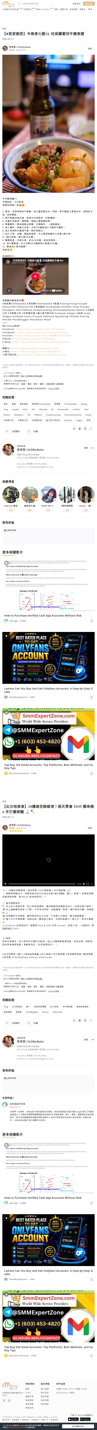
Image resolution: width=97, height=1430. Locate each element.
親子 (35, 383)
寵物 (42, 383)
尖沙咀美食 (17, 1006)
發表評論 (10, 530)
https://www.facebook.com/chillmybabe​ (40, 329)
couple (15, 409)
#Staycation (62, 1392)
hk (52, 409)
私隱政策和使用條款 (16, 1427)
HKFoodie (57, 1012)
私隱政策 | (36, 1420)
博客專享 (83, 9)
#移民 (71, 1392)
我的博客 (45, 1403)
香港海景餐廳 (40, 1006)
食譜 (14, 403)
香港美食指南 (82, 1006)
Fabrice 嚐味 (11, 506)
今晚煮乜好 (23, 420)
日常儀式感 (37, 420)
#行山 (65, 1388)
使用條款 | (26, 1420)
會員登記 (77, 3)
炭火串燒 (54, 1006)
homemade (63, 409)
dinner (89, 414)
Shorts (45, 1012)
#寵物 (59, 1388)
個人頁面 (45, 1388)
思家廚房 (24, 403)
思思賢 (57, 403)
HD (92, 884)
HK (28, 414)
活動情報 (60, 383)
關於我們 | (7, 1420)
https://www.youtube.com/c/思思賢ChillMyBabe (43, 335)
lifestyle (43, 409)
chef (86, 409)
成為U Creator (43, 9)
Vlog (6, 1006)
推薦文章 (64, 9)
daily (25, 409)
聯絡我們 (55, 1420)
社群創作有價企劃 (11, 9)
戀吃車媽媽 (67, 506)
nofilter (76, 409)
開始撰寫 (89, 3)
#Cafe (84, 1388)
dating (84, 403)
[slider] (42, 884)
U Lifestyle (8, 1417)
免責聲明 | (17, 1420)
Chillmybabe (70, 403)
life (33, 409)
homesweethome (73, 414)
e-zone (54, 1417)
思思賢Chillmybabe (41, 403)
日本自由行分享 (17, 1103)
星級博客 (74, 9)
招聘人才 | (46, 1420)
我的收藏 (45, 1396)
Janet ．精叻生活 (86, 506)
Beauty (32, 1417)
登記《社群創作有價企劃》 (32, 376)
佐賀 (88, 420)
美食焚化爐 (29, 506)
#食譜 (77, 1388)
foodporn (18, 414)
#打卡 (71, 1388)
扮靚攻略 (50, 383)
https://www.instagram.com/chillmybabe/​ (42, 332)
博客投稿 (29, 1407)
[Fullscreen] (88, 884)
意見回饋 (29, 1403)
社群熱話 (27, 9)
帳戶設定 (45, 1392)
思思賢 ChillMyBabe (20, 46)
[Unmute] (84, 884)
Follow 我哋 (53, 388)
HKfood (38, 414)
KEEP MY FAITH (49, 506)
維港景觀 (8, 1012)
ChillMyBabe (32, 1012)
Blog (47, 1417)
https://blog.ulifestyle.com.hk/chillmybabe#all (40, 341)
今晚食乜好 (9, 420)
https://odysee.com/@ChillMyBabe (34, 338)
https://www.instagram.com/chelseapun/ (36, 351)
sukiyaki (68, 420)
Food (40, 1417)
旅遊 (23, 383)
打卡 (17, 383)
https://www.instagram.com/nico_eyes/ (35, 348)
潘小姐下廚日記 (53, 420)
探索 (56, 9)
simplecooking (53, 414)
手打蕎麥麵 (67, 1006)
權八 (28, 1006)
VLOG (28, 1392)
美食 (4, 28)
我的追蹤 (45, 1400)
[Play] (5, 884)
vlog (6, 409)
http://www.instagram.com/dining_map (42, 354)
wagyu (79, 420)
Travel (19, 1417)
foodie (7, 414)
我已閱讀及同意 (78, 1426)
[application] (48, 860)
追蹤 (90, 48)
